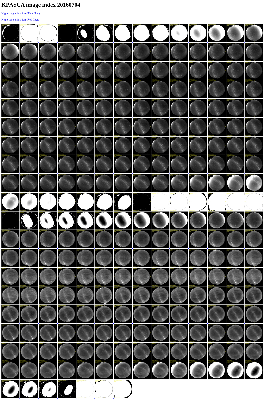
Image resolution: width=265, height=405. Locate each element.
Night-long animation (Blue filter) (20, 13)
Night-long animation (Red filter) (20, 19)
